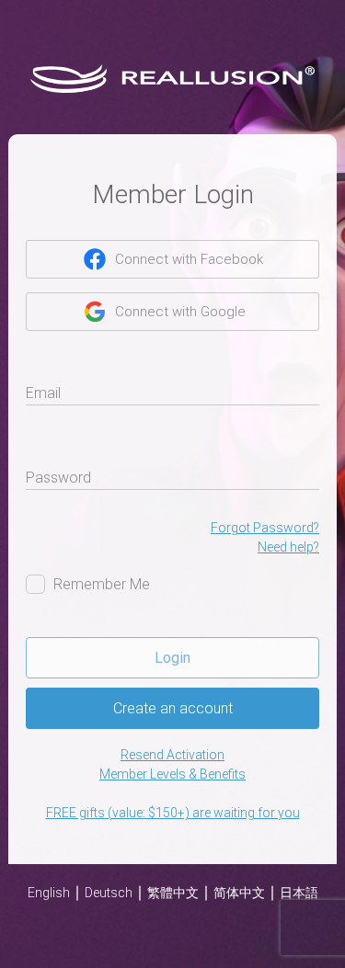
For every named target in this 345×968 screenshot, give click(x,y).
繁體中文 (173, 892)
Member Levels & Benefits (172, 774)
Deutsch (108, 892)
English (49, 892)
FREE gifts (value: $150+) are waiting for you (173, 812)
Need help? (288, 547)
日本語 (299, 892)
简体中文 (239, 892)
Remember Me (101, 584)
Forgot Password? (265, 527)
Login (172, 657)
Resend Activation (172, 754)
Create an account (173, 708)
